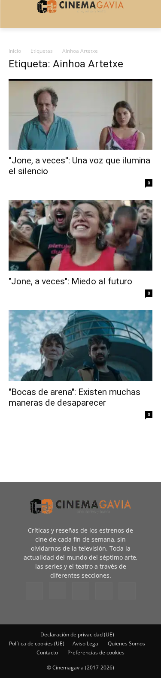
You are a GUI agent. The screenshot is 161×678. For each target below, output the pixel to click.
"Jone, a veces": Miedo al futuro (70, 281)
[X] (103, 591)
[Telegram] (80, 591)
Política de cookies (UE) (36, 643)
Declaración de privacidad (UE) (77, 634)
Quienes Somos (126, 643)
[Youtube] (127, 591)
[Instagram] (57, 590)
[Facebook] (34, 591)
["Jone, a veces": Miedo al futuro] (80, 235)
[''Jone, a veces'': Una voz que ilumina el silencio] (80, 114)
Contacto (47, 652)
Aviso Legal (86, 643)
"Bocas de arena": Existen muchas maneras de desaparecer (74, 397)
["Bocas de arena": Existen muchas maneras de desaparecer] (80, 345)
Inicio (15, 50)
